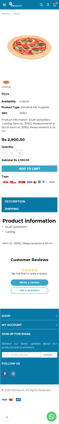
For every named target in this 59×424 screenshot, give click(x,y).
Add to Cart (29, 168)
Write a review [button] (29, 282)
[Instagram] (13, 374)
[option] (29, 47)
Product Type (11, 107)
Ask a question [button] (30, 290)
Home (5, 13)
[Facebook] (5, 374)
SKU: (5, 113)
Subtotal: (7, 160)
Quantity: (8, 146)
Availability (9, 101)
